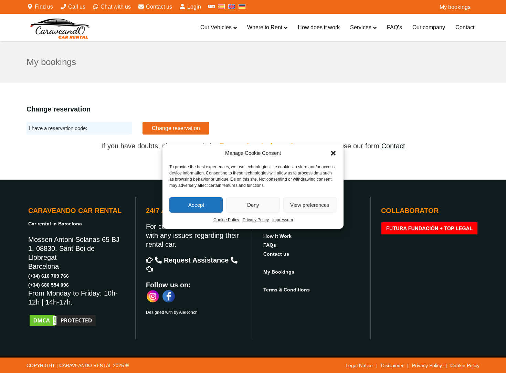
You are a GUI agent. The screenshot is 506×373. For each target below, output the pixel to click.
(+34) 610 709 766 (48, 276)
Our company (428, 27)
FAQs (269, 245)
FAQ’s (394, 27)
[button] (333, 153)
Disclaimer (392, 365)
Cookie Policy (226, 219)
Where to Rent (264, 27)
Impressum (282, 219)
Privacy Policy (256, 219)
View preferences (309, 205)
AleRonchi (189, 312)
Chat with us (115, 7)
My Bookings (278, 272)
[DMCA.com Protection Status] (62, 319)
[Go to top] (495, 346)
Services (360, 27)
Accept (196, 205)
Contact (464, 27)
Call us (76, 7)
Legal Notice (359, 365)
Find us (43, 7)
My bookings (455, 7)
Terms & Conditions (286, 289)
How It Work (277, 236)
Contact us (158, 7)
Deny (253, 205)
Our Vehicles (216, 27)
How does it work (319, 27)
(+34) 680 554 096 (48, 285)
